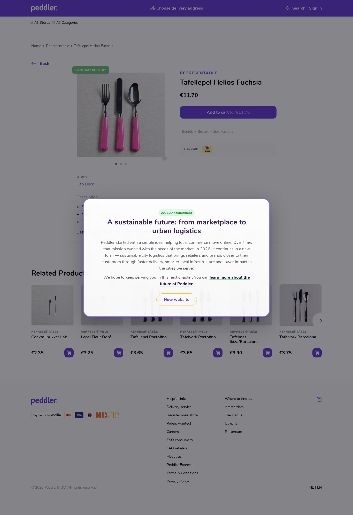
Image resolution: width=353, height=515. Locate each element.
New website (176, 299)
